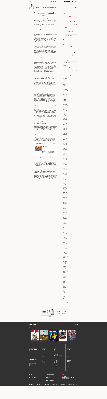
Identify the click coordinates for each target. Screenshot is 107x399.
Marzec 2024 (65, 114)
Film (55, 348)
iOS (62, 376)
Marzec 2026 (65, 84)
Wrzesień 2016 (65, 227)
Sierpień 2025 (65, 93)
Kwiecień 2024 (65, 113)
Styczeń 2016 (65, 237)
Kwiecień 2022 (65, 143)
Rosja (42, 350)
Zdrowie (55, 360)
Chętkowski (68, 350)
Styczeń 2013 (65, 282)
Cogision (54, 384)
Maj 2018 (64, 202)
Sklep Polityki (69, 370)
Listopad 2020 (65, 164)
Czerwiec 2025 (65, 95)
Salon (30, 350)
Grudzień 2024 (65, 103)
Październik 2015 (65, 241)
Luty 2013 (64, 281)
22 (70, 24)
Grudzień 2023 (65, 118)
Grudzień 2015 (65, 238)
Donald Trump (44, 348)
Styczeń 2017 (65, 222)
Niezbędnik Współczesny (33, 349)
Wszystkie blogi (69, 351)
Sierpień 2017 (65, 213)
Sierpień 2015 (65, 243)
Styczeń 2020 (65, 177)
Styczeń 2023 (65, 132)
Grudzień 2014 (65, 253)
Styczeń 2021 (65, 162)
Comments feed (65, 302)
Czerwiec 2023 (65, 125)
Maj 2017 (64, 217)
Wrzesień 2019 (65, 182)
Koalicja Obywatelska (32, 363)
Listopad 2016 (65, 224)
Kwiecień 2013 (65, 278)
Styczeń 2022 (65, 147)
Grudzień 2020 (65, 163)
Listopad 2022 (65, 134)
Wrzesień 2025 (65, 91)
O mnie (76, 7)
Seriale (55, 349)
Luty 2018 (64, 206)
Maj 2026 (64, 81)
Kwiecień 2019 (65, 188)
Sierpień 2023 (65, 123)
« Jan (63, 27)
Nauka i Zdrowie (56, 358)
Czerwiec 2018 (65, 201)
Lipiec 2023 (65, 124)
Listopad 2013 (65, 270)
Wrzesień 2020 (65, 167)
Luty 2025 (64, 100)
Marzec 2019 (65, 189)
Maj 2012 (64, 292)
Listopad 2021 (65, 149)
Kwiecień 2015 (65, 248)
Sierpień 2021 (65, 153)
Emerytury (43, 356)
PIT (42, 357)
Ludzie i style (69, 357)
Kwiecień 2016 (65, 233)
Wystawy (55, 350)
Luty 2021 (64, 160)
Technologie (56, 362)
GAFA (43, 361)
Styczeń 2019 (65, 192)
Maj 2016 (64, 232)
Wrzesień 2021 (65, 152)
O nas (67, 368)
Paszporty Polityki (57, 354)
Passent (68, 345)
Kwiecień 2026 (65, 83)
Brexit (43, 345)
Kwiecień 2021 (65, 158)
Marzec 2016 (65, 234)
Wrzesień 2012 (65, 287)
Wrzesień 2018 (65, 197)
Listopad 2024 (65, 104)
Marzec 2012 (65, 295)
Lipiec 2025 (64, 94)
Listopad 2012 (65, 285)
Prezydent (30, 364)
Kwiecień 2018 (65, 203)
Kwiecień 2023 (65, 128)
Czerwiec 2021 (65, 155)
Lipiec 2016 (64, 229)
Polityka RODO (48, 377)
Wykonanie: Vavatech (63, 384)
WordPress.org (65, 303)
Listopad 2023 (65, 119)
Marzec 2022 (65, 144)
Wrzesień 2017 (65, 212)
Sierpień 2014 (65, 258)
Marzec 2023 (65, 129)
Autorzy (68, 366)
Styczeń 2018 (65, 207)
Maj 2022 (64, 142)
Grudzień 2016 (65, 223)
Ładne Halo (57, 384)
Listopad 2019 (65, 179)
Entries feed (65, 301)
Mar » (66, 27)
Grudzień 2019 (65, 178)
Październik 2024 (65, 105)
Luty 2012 (64, 296)
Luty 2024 (64, 115)
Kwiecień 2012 (65, 293)
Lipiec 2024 (65, 109)
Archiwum (68, 365)
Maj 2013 (64, 277)
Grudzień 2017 (65, 208)
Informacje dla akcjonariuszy (50, 380)
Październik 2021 (65, 150)
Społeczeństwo (69, 359)
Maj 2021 (64, 157)
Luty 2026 (64, 85)
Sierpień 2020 (65, 168)
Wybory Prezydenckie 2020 (33, 359)
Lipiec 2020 (65, 169)
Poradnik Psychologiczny (33, 348)
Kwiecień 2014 (65, 263)
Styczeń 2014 (65, 267)
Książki (55, 345)
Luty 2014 (64, 266)
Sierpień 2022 (65, 138)
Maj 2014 (64, 262)
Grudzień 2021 (65, 148)
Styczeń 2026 (65, 86)
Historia (68, 356)
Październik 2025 (65, 90)
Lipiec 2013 (64, 275)
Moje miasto (68, 361)
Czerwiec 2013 (65, 276)
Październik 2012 (65, 286)
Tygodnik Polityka (32, 345)
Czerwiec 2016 (65, 231)
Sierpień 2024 (65, 108)
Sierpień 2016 (65, 228)
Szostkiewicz (69, 348)
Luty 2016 (64, 236)
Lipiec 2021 (64, 154)
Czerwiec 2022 (65, 140)
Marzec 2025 (65, 99)
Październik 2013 (65, 271)
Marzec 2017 (65, 219)
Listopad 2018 (65, 194)
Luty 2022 (64, 145)
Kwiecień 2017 (65, 218)
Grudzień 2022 (65, 133)
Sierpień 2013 (65, 273)
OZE (42, 360)
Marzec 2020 (65, 174)
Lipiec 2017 (64, 214)
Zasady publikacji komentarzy (50, 374)
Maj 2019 (64, 187)
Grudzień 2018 (65, 193)
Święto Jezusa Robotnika (71, 52)
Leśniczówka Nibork (46, 384)
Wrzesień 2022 (65, 137)
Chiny (43, 351)
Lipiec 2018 (64, 199)
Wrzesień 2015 (65, 242)
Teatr (55, 351)
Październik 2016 (65, 226)
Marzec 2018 (65, 204)
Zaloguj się (64, 299)
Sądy (30, 365)
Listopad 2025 (65, 89)
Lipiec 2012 (64, 290)
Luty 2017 (64, 221)
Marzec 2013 (65, 280)
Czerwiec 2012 (65, 291)
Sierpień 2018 (65, 198)
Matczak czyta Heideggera (69, 55)
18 (76, 73)
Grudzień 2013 (65, 268)
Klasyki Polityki (69, 360)
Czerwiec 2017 (65, 216)
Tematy (68, 367)
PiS (29, 360)
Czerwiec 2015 (65, 246)
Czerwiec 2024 (65, 110)
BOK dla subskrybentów (32, 377)
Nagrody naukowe (56, 365)
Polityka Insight (39, 384)
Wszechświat (56, 361)
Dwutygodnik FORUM (31, 384)
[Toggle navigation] (30, 1)
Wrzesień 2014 (65, 257)
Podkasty (68, 362)
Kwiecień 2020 (65, 173)
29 (70, 26)
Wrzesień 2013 (65, 272)
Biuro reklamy (31, 374)
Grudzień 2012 (65, 283)
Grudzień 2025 (65, 88)
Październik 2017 (65, 211)
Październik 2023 (65, 120)
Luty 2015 (64, 251)
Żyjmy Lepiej (31, 351)
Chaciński (68, 349)
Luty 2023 (64, 130)
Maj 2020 (64, 172)
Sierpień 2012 (65, 288)
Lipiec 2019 (64, 184)
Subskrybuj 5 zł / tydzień (68, 1)
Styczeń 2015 (65, 252)
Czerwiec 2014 (65, 261)
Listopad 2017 (65, 209)
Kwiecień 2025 (65, 98)
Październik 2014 (65, 256)
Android (65, 376)
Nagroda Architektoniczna (58, 355)
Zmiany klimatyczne (57, 363)
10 (74, 21)
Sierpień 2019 (65, 183)
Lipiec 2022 (64, 139)
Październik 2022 (65, 135)
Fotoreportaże (69, 363)
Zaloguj (76, 1)
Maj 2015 (64, 247)
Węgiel (43, 359)
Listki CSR (43, 362)
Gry (54, 353)
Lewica (30, 361)
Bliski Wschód (44, 349)
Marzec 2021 (65, 159)
